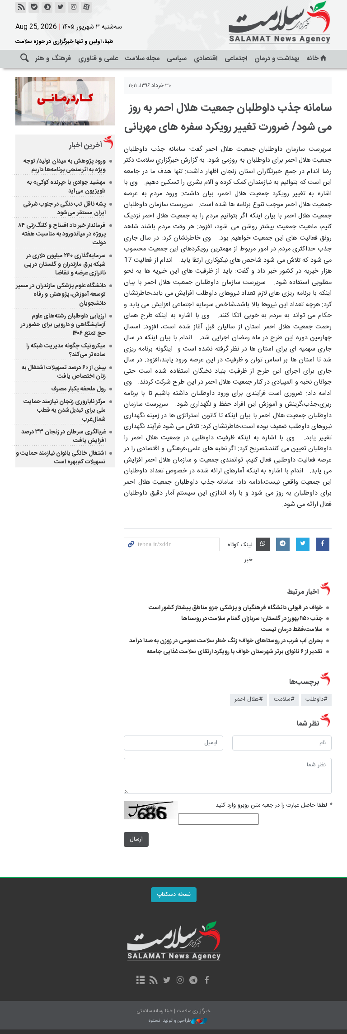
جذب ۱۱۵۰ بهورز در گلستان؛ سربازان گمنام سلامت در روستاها (252, 619)
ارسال (136, 839)
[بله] (33, 7)
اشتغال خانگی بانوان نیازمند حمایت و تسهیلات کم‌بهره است (61, 457)
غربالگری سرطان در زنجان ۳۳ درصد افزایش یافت (63, 436)
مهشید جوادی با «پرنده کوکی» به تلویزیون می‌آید (66, 187)
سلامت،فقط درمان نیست (291, 630)
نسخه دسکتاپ (174, 894)
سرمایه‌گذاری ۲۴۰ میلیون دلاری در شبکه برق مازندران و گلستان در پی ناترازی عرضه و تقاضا (65, 264)
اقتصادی (205, 58)
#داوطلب (316, 699)
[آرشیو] (140, 981)
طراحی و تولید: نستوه (170, 1021)
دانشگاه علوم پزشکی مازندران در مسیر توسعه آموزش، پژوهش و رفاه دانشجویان (61, 294)
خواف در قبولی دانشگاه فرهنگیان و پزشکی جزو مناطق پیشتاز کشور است (236, 608)
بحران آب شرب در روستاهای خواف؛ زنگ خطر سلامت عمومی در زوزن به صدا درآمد (226, 641)
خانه (313, 58)
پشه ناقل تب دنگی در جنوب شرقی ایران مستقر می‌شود (64, 208)
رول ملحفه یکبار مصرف (78, 389)
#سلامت (284, 699)
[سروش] (47, 7)
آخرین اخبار (85, 145)
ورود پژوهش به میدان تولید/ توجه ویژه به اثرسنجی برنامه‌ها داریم (64, 165)
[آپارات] (86, 7)
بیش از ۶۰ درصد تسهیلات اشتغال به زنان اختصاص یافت (64, 372)
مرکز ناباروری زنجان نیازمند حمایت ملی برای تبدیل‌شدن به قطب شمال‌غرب (64, 410)
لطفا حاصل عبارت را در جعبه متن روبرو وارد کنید (274, 805)
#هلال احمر (248, 699)
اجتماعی (236, 58)
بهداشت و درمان (277, 58)
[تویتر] (60, 7)
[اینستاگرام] (73, 7)
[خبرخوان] (20, 7)
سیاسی (177, 58)
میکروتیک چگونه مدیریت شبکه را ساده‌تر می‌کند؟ (66, 350)
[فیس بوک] (206, 981)
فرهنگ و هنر (53, 58)
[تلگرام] (193, 981)
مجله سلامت (142, 58)
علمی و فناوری (98, 58)
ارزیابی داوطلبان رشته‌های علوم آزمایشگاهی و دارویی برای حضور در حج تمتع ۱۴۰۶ (63, 324)
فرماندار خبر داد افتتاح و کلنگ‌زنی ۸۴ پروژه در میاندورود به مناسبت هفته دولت (62, 234)
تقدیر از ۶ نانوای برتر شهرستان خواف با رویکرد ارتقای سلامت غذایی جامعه (235, 652)
